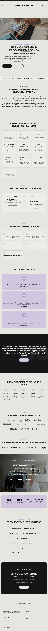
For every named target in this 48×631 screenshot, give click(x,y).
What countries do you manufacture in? (23, 548)
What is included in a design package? (22, 553)
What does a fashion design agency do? (23, 528)
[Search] (43, 5)
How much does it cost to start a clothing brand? (23, 533)
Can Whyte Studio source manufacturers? (22, 543)
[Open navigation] (2, 5)
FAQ (27, 618)
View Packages (13, 206)
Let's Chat (7, 66)
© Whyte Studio (6, 627)
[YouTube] (8, 617)
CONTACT (28, 611)
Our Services (18, 66)
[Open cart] (45, 5)
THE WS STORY (29, 613)
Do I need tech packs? (23, 538)
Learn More (24, 484)
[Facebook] (3, 617)
